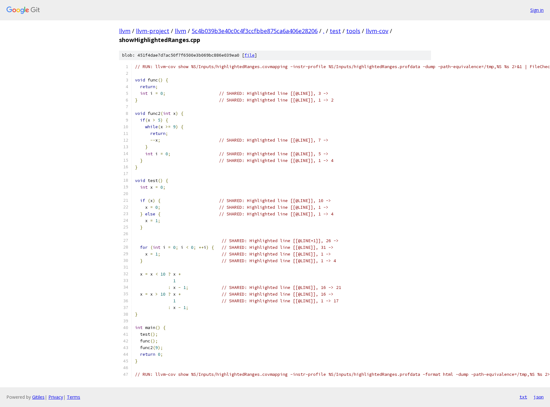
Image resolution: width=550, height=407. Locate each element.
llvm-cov (377, 31)
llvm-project (152, 31)
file (249, 55)
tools (353, 31)
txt (523, 397)
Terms (73, 397)
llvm (124, 31)
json (538, 397)
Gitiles (38, 397)
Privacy (55, 397)
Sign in (537, 10)
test (335, 31)
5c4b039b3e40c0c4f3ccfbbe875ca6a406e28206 (255, 31)
